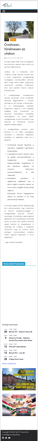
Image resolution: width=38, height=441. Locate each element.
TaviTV (21, 58)
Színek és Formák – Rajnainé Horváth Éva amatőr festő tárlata (20, 339)
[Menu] (3, 11)
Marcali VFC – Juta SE (17, 353)
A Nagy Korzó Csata (16, 359)
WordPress (16, 435)
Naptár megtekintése (9, 363)
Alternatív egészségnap (17, 346)
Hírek (6, 39)
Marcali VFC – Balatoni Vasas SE (20, 332)
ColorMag (5, 435)
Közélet (13, 39)
